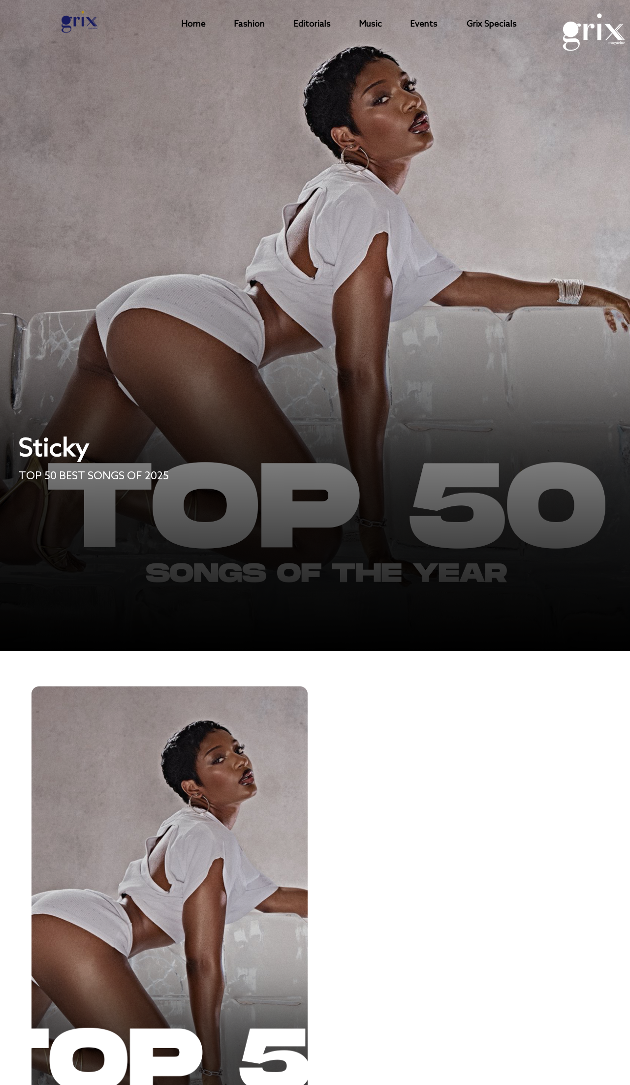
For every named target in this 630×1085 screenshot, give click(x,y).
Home (194, 24)
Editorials (312, 24)
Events (424, 24)
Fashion (249, 24)
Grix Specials (492, 24)
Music (370, 24)
